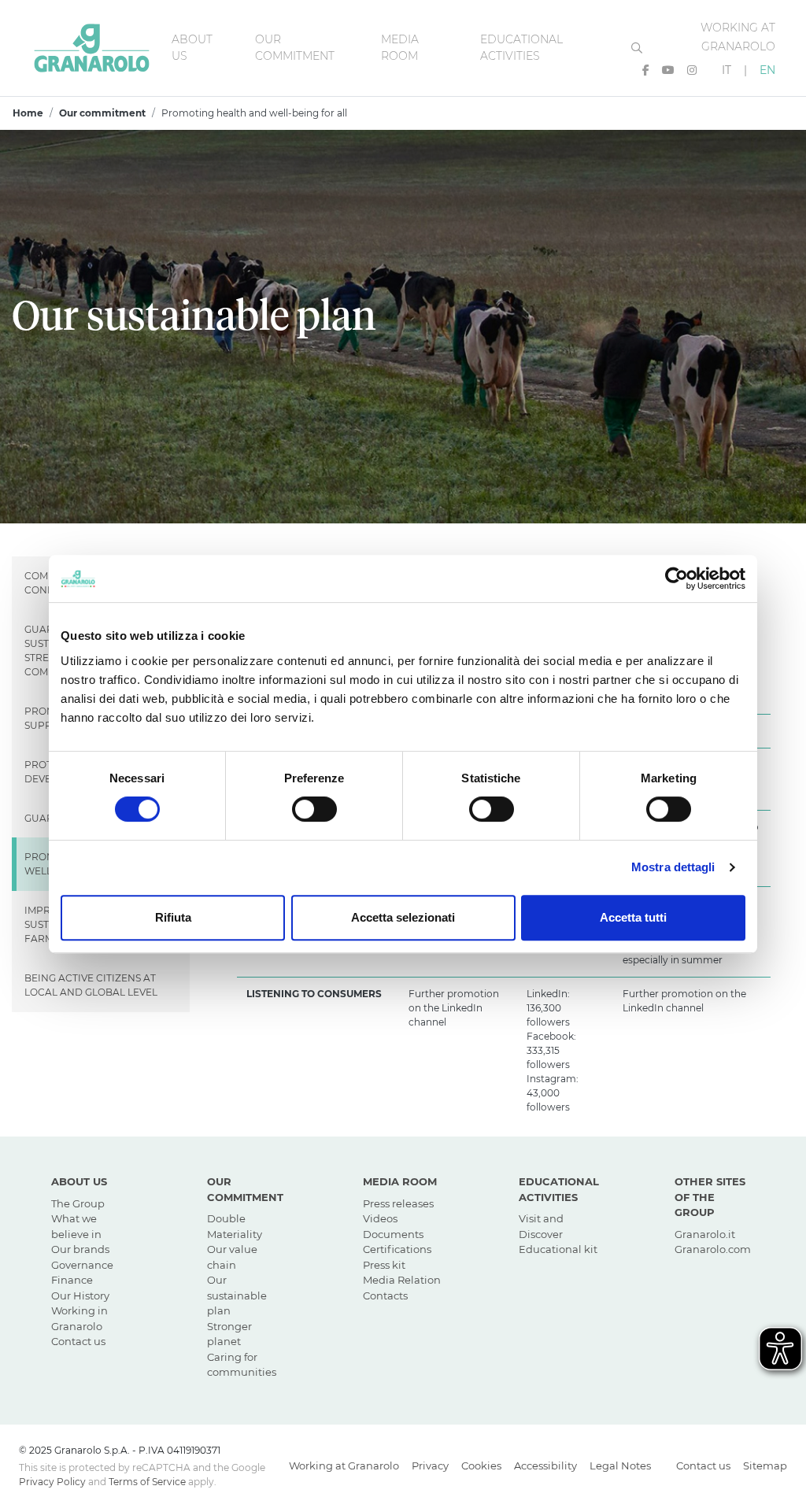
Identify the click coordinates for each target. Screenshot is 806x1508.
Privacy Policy (52, 1482)
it (734, 70)
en (767, 70)
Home (28, 113)
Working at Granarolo (344, 1465)
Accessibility (545, 1465)
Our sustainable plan (237, 1295)
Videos (380, 1218)
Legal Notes (620, 1465)
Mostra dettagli (673, 867)
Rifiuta (173, 917)
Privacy (430, 1465)
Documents (393, 1234)
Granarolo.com (713, 1249)
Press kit (384, 1265)
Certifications (397, 1249)
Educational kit (558, 1249)
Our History (80, 1295)
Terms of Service (147, 1482)
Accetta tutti (633, 917)
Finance (72, 1279)
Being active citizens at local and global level (90, 985)
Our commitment (102, 113)
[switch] (314, 809)
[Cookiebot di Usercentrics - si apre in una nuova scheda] (676, 578)
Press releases (398, 1203)
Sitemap (765, 1465)
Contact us (78, 1341)
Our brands (80, 1249)
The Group (78, 1203)
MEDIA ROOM (400, 1181)
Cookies (481, 1465)
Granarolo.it (705, 1234)
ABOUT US (79, 1181)
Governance (82, 1265)
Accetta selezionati (403, 917)
